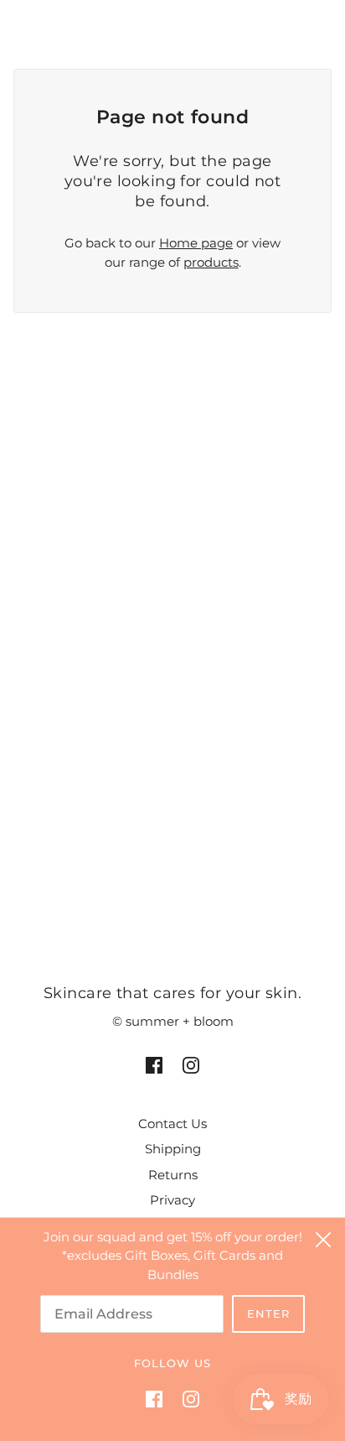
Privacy (172, 1200)
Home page (196, 243)
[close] (323, 1239)
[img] (154, 1065)
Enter (268, 1313)
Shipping (173, 1149)
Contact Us (172, 1123)
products (211, 262)
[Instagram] (185, 1398)
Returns (173, 1175)
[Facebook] (159, 1398)
